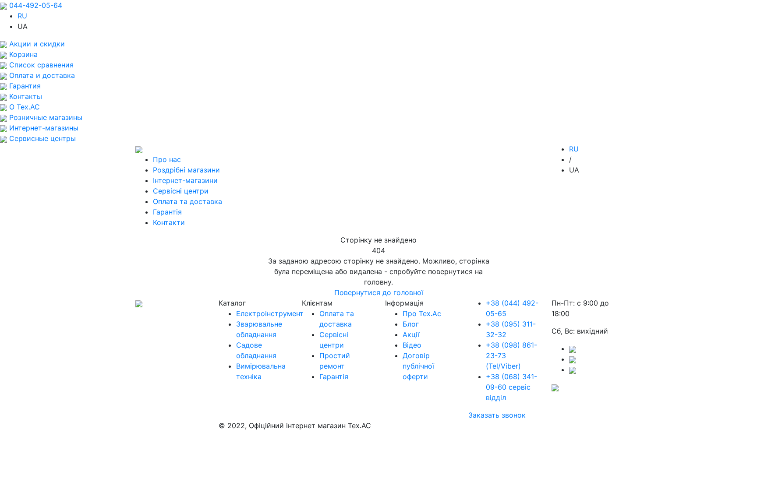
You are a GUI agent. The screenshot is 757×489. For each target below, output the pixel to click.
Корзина (22, 54)
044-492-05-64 (35, 5)
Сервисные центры (41, 138)
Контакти (169, 222)
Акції (411, 334)
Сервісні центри (181, 190)
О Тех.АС (23, 106)
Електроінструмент (270, 313)
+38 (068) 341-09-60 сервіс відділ (511, 387)
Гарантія (167, 212)
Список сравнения (40, 64)
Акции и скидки (36, 43)
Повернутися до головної (378, 292)
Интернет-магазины (42, 127)
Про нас (167, 159)
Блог (411, 324)
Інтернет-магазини (185, 180)
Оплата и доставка (41, 75)
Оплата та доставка (187, 201)
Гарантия (24, 85)
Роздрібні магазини (186, 169)
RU (22, 15)
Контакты (24, 96)
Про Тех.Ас (422, 313)
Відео (412, 345)
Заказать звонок (497, 415)
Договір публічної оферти (418, 366)
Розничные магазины (44, 117)
